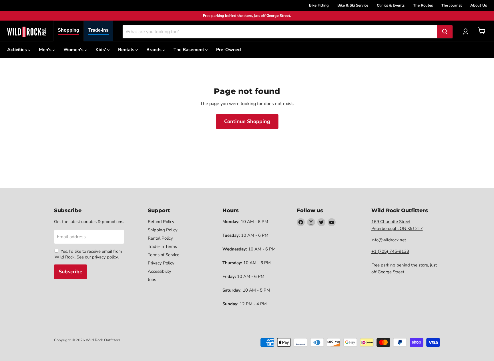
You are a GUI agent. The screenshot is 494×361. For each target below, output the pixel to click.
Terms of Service (163, 255)
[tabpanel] (26, 31)
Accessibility (159, 271)
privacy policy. (105, 257)
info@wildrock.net (388, 240)
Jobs (152, 279)
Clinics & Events (391, 5)
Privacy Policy (161, 263)
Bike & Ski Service (352, 5)
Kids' (101, 50)
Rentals (127, 50)
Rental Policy (160, 238)
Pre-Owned (228, 50)
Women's (74, 50)
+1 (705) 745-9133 (390, 251)
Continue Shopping (247, 121)
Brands (154, 50)
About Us (478, 5)
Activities (17, 50)
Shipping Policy (163, 230)
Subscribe (70, 271)
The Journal (451, 5)
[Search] (445, 31)
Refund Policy (161, 221)
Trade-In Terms (162, 246)
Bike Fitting (319, 5)
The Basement (189, 50)
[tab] (68, 31)
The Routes (423, 5)
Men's (46, 50)
